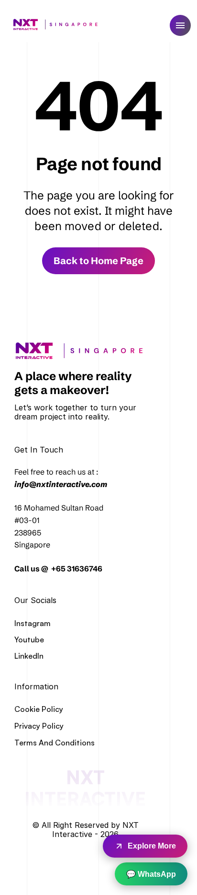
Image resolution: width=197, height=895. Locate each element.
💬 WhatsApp (151, 874)
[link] (82, 350)
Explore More (152, 846)
